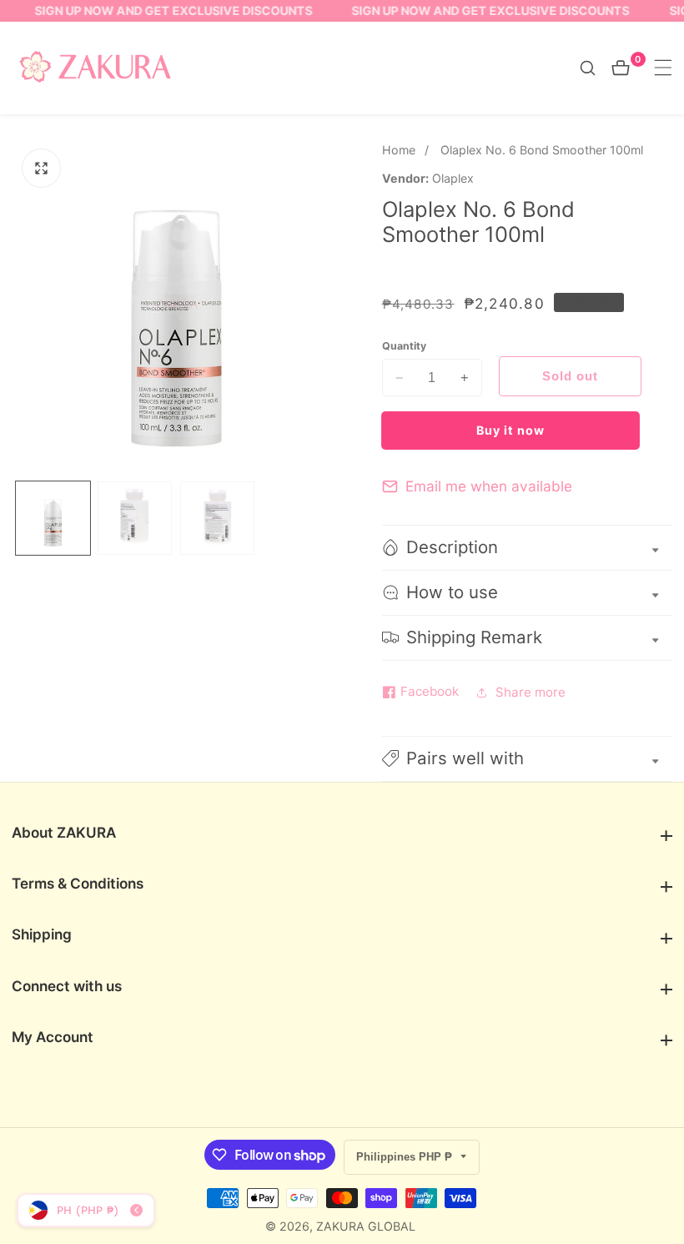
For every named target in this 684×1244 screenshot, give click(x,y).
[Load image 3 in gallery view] (217, 518)
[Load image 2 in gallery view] (135, 518)
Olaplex (453, 178)
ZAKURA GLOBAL (365, 1226)
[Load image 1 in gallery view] (53, 518)
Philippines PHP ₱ (405, 1157)
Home (398, 150)
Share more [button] (530, 692)
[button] (527, 759)
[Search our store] (595, 68)
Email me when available (488, 486)
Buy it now (510, 430)
